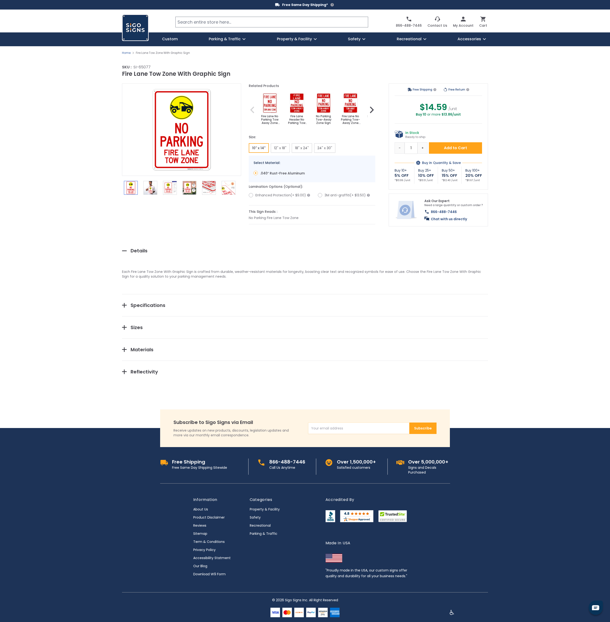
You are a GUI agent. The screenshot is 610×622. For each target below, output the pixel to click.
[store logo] (135, 27)
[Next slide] (371, 109)
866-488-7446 (444, 211)
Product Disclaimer (209, 517)
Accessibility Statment (212, 558)
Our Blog (200, 566)
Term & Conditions (209, 541)
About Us (200, 509)
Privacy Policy (204, 549)
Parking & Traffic (263, 533)
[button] (181, 130)
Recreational (260, 525)
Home (126, 53)
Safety (255, 517)
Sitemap (200, 533)
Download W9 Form (209, 574)
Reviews (199, 525)
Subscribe (423, 428)
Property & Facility (265, 509)
